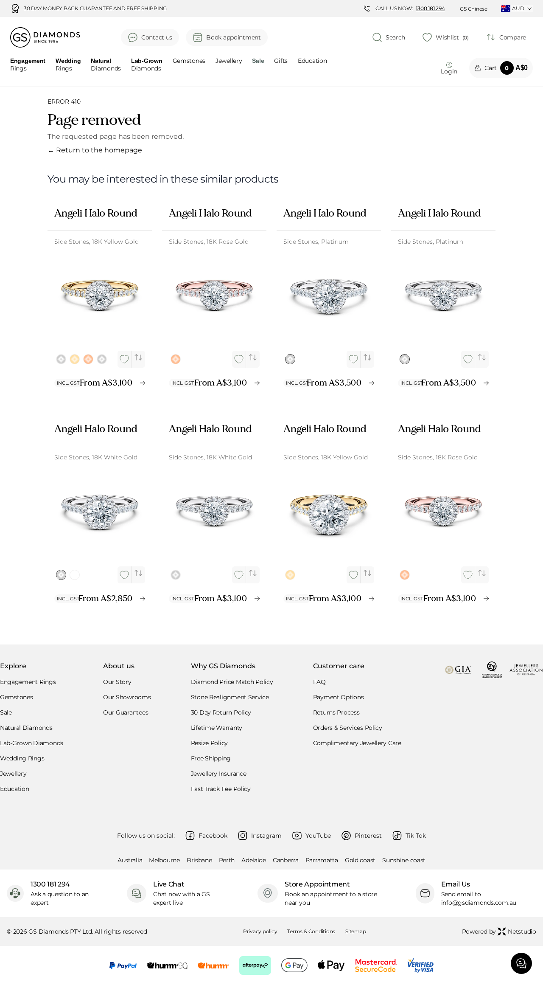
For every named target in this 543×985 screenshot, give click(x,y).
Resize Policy (209, 743)
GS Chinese (473, 9)
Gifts (281, 61)
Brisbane (199, 860)
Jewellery (229, 61)
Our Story (117, 682)
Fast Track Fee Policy (221, 789)
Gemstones (189, 61)
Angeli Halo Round (95, 213)
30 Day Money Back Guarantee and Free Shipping (95, 8)
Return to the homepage (95, 150)
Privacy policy (260, 931)
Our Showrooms (127, 697)
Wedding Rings (22, 758)
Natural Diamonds (26, 728)
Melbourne (164, 860)
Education (312, 61)
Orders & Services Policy (347, 728)
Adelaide (253, 860)
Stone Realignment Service (230, 697)
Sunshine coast (403, 860)
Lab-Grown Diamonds (31, 743)
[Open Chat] (521, 963)
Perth (227, 860)
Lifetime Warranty (216, 728)
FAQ (319, 682)
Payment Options (338, 697)
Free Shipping (211, 758)
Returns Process (336, 712)
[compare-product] (138, 357)
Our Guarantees (125, 712)
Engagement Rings (28, 682)
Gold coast (360, 860)
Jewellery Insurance (218, 773)
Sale (6, 712)
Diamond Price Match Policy (232, 682)
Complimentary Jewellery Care (357, 743)
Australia (130, 860)
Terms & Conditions (311, 931)
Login (449, 71)
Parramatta (321, 860)
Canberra (286, 860)
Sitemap (355, 931)
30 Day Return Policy (221, 712)
